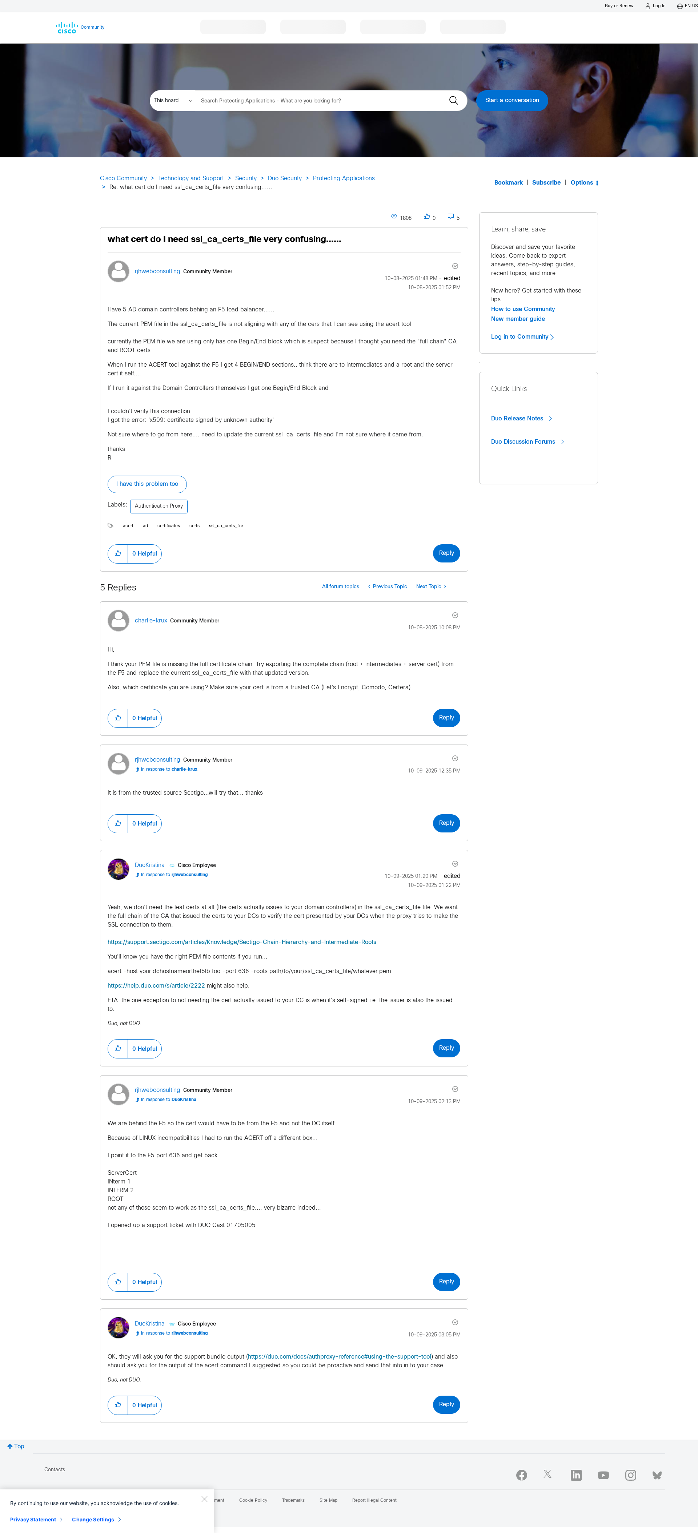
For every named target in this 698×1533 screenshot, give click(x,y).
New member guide (518, 319)
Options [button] (582, 183)
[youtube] (603, 1475)
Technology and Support (191, 178)
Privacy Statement (33, 1519)
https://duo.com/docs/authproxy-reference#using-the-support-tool (339, 1357)
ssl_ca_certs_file (226, 526)
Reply (446, 553)
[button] (117, 553)
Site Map (328, 1500)
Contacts (54, 1470)
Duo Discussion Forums (524, 442)
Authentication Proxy (159, 506)
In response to (169, 769)
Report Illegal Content (374, 1500)
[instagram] (630, 1475)
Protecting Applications (344, 178)
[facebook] (521, 1475)
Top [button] (19, 1446)
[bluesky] (657, 1474)
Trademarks (293, 1500)
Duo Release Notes (518, 419)
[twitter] (548, 1475)
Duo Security (285, 178)
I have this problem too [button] (147, 484)
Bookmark (508, 183)
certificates (168, 526)
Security (246, 178)
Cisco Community (123, 178)
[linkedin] (576, 1475)
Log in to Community (520, 337)
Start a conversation (512, 100)
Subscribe (546, 183)
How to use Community (523, 309)
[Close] (204, 1498)
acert (128, 526)
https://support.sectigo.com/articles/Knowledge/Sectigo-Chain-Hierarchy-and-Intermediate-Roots (242, 942)
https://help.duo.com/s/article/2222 (156, 986)
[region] (107, 1511)
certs (194, 526)
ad (145, 526)
